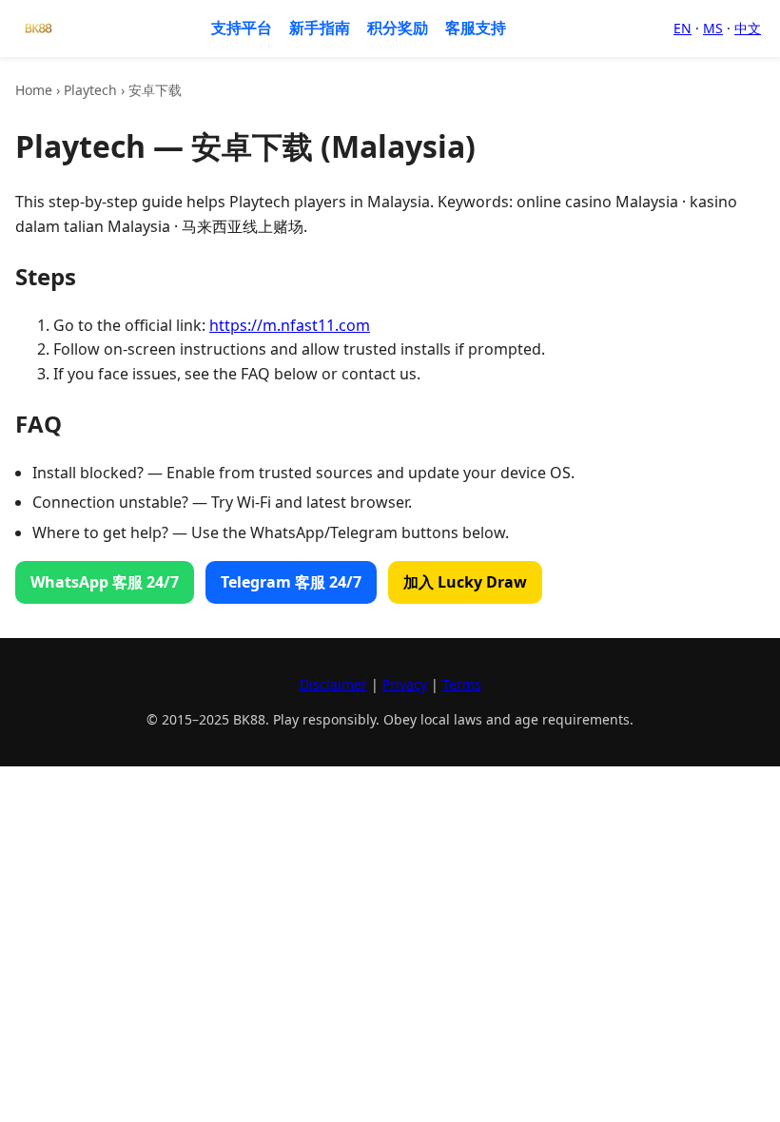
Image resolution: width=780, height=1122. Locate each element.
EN (682, 28)
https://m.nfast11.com (289, 325)
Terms (461, 684)
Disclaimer (333, 684)
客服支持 (475, 27)
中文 (747, 28)
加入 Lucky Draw (465, 581)
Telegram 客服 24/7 (291, 581)
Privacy (404, 684)
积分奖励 (397, 27)
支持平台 (241, 27)
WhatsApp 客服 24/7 (104, 581)
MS (713, 28)
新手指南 (319, 27)
